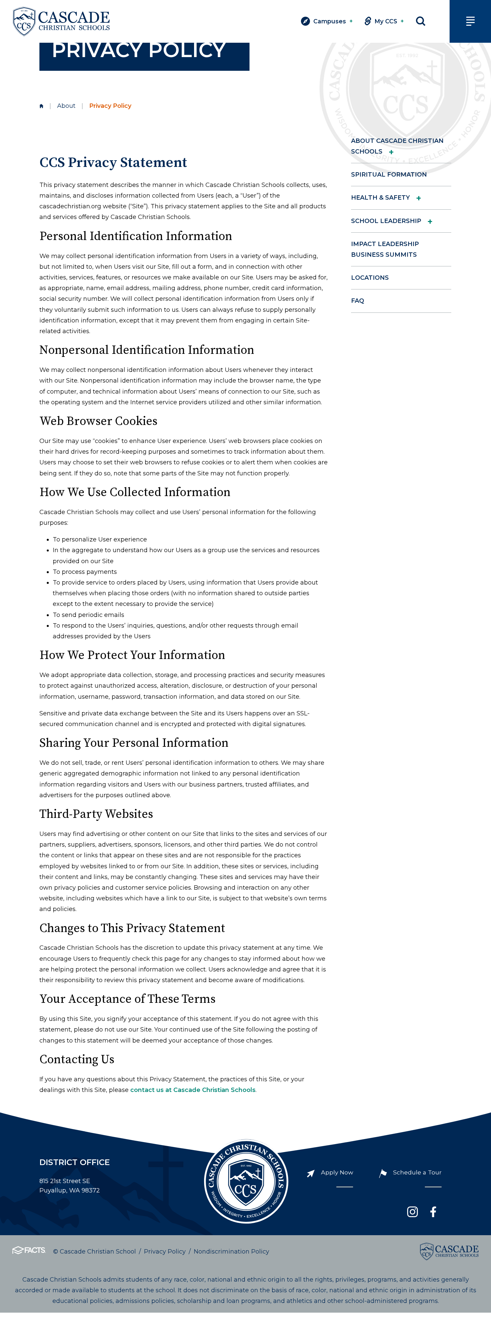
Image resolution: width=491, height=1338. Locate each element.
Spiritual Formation (389, 174)
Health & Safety (380, 197)
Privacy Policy (165, 1251)
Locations (370, 277)
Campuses (333, 21)
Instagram (412, 1211)
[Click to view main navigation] (470, 21)
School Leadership (386, 221)
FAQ (357, 300)
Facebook (433, 1211)
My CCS (389, 21)
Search (421, 21)
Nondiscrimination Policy (231, 1251)
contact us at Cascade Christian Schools (193, 1090)
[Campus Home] (41, 106)
